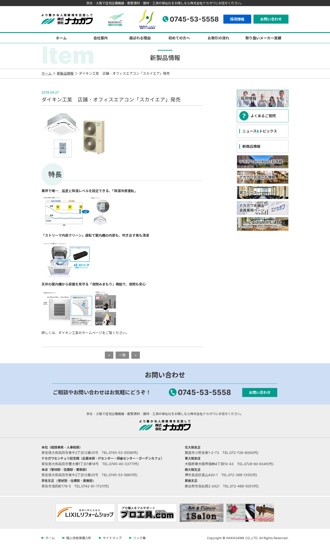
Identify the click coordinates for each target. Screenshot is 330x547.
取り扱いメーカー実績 (263, 38)
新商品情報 (251, 146)
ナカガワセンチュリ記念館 (260, 161)
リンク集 (139, 538)
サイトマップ (112, 538)
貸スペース (248, 192)
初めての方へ (179, 38)
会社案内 (100, 38)
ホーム (61, 38)
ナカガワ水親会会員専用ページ (251, 208)
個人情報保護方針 (78, 538)
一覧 (122, 355)
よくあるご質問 (263, 116)
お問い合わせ (271, 19)
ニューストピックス (259, 131)
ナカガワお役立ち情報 (257, 177)
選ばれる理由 (140, 38)
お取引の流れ (218, 38)
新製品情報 (65, 73)
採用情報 (237, 19)
